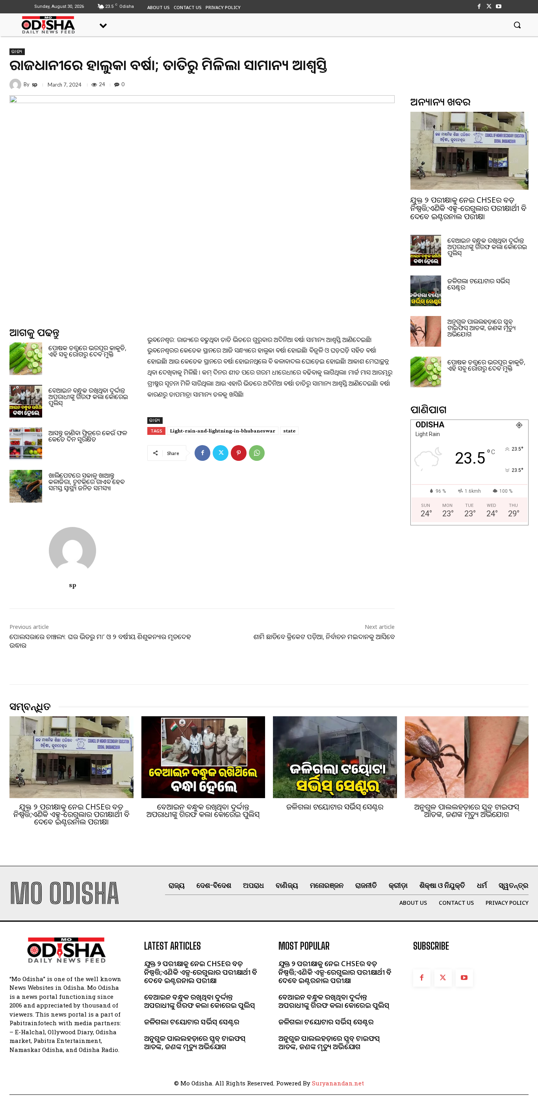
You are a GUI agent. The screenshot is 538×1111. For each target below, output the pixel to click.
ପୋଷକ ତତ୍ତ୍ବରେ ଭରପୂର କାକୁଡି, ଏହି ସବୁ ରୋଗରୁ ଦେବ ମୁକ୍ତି (87, 351)
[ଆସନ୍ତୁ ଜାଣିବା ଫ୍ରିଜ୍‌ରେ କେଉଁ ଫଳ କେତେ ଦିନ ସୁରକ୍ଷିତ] (25, 443)
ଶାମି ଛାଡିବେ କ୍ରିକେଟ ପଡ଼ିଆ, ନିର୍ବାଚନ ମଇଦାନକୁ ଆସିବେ (324, 636)
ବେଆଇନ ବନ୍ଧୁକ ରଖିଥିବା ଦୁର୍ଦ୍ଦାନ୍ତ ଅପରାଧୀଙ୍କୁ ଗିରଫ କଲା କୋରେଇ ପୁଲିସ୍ (88, 396)
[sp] (16, 85)
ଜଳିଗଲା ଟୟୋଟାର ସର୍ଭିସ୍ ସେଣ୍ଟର (478, 284)
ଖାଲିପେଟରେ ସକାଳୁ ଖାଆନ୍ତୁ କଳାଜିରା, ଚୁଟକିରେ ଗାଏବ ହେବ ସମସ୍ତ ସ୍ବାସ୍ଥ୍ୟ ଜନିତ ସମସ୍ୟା (86, 481)
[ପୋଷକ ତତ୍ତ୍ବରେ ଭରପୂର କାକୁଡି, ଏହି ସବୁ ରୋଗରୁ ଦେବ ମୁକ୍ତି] (25, 358)
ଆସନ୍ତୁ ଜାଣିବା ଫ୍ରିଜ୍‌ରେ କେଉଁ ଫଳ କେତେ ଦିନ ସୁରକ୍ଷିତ (87, 436)
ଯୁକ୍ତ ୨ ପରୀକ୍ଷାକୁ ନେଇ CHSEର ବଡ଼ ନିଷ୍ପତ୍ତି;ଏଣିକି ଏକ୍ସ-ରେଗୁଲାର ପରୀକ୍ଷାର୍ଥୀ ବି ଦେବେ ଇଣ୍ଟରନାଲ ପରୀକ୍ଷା (468, 208)
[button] (517, 24)
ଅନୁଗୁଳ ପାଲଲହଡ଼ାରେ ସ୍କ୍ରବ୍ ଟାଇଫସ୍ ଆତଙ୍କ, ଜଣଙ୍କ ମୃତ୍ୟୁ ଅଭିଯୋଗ (481, 327)
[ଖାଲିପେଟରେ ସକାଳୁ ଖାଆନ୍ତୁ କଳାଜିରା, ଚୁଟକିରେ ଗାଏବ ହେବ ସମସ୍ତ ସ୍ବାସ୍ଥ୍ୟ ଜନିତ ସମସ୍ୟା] (25, 486)
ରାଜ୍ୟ (17, 51)
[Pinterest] (239, 453)
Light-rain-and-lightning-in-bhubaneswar (222, 430)
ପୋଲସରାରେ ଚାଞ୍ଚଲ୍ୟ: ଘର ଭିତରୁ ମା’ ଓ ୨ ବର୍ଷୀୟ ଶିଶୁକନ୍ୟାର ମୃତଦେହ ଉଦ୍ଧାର (100, 641)
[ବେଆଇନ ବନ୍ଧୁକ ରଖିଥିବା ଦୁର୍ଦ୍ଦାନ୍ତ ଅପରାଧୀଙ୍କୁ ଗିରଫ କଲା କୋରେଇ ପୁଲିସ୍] (25, 401)
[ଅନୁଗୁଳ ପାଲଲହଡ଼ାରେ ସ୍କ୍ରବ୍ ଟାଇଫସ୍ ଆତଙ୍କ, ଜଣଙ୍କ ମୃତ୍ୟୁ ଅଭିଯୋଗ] (425, 331)
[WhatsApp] (257, 453)
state (289, 430)
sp (34, 84)
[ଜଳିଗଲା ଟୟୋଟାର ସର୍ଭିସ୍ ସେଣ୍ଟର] (425, 290)
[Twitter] (489, 6)
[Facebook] (479, 6)
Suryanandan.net (338, 1083)
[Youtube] (499, 6)
